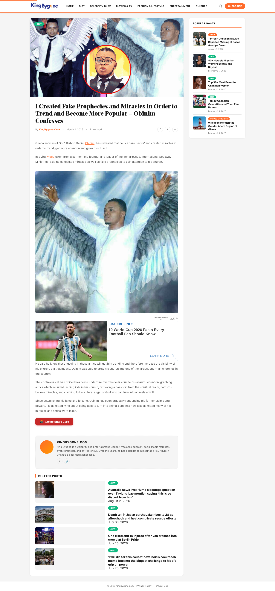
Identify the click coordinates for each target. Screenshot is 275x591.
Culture (201, 6)
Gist (82, 6)
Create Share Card (54, 421)
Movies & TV (124, 6)
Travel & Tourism (219, 119)
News (213, 35)
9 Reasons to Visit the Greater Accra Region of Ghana (222, 126)
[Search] (220, 6)
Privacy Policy (144, 585)
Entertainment (180, 6)
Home (70, 6)
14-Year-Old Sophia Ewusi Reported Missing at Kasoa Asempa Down (224, 42)
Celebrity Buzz (100, 6)
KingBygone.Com (49, 129)
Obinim (89, 143)
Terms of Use (161, 585)
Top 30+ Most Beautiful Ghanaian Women (222, 84)
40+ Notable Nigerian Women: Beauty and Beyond (221, 64)
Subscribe (235, 6)
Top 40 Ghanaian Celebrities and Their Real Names (223, 104)
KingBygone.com (125, 585)
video (50, 156)
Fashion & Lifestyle (151, 6)
